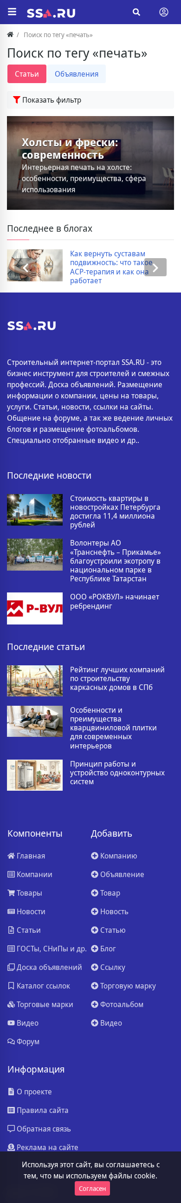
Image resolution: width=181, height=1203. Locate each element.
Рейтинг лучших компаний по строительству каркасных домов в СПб (117, 678)
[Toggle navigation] (164, 12)
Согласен (92, 1188)
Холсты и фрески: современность (70, 149)
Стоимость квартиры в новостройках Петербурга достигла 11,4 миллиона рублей (115, 512)
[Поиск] (136, 12)
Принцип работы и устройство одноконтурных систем (117, 773)
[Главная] (10, 34)
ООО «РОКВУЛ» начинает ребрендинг (114, 601)
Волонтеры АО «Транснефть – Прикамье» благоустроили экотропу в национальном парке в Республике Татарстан (115, 561)
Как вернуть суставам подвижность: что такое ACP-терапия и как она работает (111, 267)
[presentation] (25, 267)
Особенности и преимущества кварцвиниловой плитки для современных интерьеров (113, 728)
